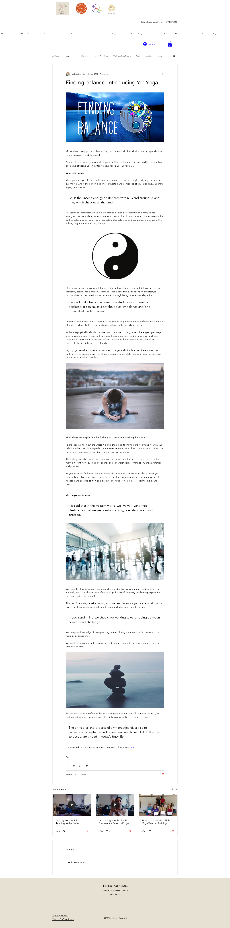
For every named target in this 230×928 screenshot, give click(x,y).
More (160, 56)
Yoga (138, 56)
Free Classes (82, 56)
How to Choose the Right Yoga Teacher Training (156, 822)
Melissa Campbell (115, 885)
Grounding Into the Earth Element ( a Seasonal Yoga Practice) (114, 822)
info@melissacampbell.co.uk (151, 22)
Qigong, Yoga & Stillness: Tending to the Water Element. (69, 822)
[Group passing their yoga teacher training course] (158, 805)
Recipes (68, 56)
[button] (169, 44)
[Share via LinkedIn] (80, 766)
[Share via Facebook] (67, 766)
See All (175, 789)
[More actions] (162, 74)
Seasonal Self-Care (100, 56)
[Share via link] (86, 766)
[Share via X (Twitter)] (73, 766)
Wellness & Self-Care (122, 56)
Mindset (149, 56)
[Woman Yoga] (72, 805)
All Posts (55, 56)
